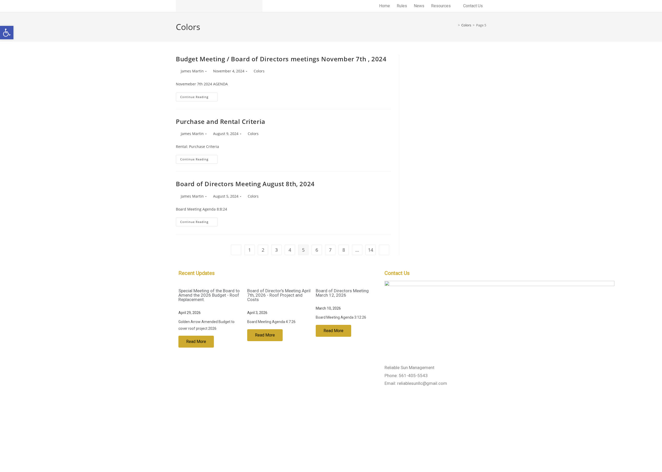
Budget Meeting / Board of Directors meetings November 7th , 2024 (281, 59)
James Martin (192, 71)
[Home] (455, 25)
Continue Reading (198, 96)
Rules (402, 5)
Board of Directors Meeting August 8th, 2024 (245, 183)
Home (384, 5)
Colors (259, 71)
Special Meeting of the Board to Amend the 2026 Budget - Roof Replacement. (209, 295)
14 (370, 250)
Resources (441, 5)
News (419, 5)
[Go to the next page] (384, 250)
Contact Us (473, 5)
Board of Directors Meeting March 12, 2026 (342, 293)
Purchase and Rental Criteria (220, 121)
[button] (6, 32)
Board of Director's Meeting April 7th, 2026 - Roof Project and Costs (279, 295)
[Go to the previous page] (236, 250)
